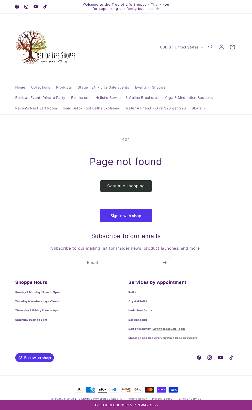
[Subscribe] (164, 262)
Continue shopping (126, 185)
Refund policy (137, 398)
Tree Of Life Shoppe (78, 398)
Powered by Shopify (108, 398)
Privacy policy (162, 398)
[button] (126, 405)
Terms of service (189, 398)
